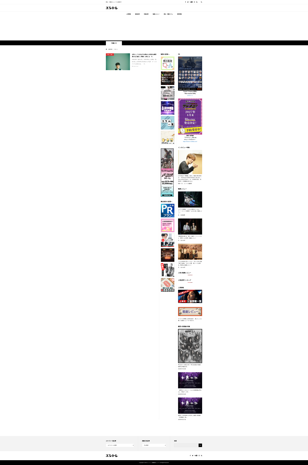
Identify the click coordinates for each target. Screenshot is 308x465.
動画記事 (137, 14)
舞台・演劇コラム (168, 14)
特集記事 (146, 14)
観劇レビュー (156, 14)
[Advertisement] (154, 28)
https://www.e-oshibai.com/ (190, 141)
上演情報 (128, 14)
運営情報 (179, 14)
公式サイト (190, 95)
